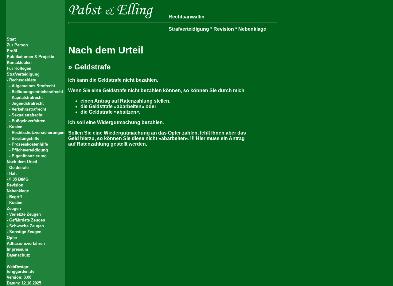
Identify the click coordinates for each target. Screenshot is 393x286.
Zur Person (17, 45)
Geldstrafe (19, 167)
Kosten (15, 126)
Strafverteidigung (23, 74)
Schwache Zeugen (26, 226)
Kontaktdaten (19, 62)
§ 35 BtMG (19, 179)
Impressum (17, 249)
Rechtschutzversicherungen (38, 132)
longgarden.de (20, 271)
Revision (15, 185)
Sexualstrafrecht (27, 115)
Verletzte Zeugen (25, 214)
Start (11, 39)
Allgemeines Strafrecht (33, 86)
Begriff (15, 196)
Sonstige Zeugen (25, 231)
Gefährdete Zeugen (27, 220)
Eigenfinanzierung (29, 156)
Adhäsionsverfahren (26, 243)
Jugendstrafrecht (28, 103)
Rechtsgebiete (22, 80)
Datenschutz (18, 255)
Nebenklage (18, 191)
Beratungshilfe (25, 138)
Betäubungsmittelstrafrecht (37, 91)
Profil (12, 51)
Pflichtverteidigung (30, 150)
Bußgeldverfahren (28, 121)
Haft (13, 173)
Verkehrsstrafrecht (29, 109)
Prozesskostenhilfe (30, 144)
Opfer (12, 237)
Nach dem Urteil (22, 161)
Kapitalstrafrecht (27, 97)
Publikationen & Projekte (30, 56)
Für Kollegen (19, 68)
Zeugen (14, 208)
